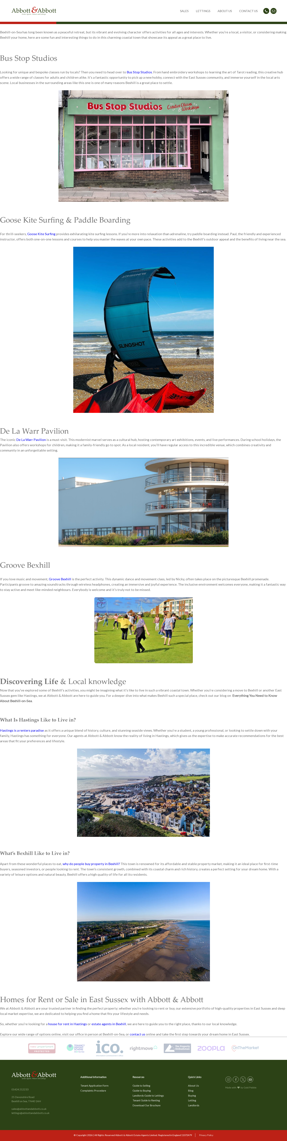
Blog (190, 1090)
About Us (193, 1085)
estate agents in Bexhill (109, 1024)
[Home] (33, 11)
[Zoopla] (211, 1048)
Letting (192, 1100)
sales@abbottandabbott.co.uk (29, 1108)
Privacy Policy (206, 1135)
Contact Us (248, 11)
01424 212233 (19, 1089)
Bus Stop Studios (139, 72)
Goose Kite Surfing (41, 234)
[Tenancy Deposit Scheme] (75, 1048)
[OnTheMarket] (245, 1048)
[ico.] (109, 1048)
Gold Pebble (250, 1087)
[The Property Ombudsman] (177, 1048)
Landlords (193, 1105)
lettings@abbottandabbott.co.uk (30, 1112)
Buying (192, 1095)
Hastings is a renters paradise (22, 730)
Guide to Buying (142, 1090)
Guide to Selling (141, 1085)
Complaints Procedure (93, 1090)
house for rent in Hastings (67, 1024)
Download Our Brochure (146, 1105)
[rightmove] (143, 1048)
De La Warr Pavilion (31, 440)
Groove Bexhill (60, 579)
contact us (137, 1034)
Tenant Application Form (94, 1085)
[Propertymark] (41, 1048)
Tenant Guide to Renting (146, 1100)
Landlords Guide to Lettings (148, 1095)
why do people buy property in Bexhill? (91, 864)
